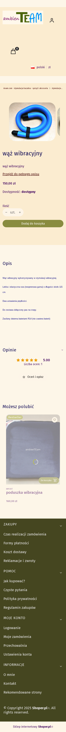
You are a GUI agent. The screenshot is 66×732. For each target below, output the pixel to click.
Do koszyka (46, 480)
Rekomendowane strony (23, 692)
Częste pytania (15, 590)
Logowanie (12, 628)
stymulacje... (57, 88)
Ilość (6, 206)
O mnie (9, 674)
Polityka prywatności (20, 599)
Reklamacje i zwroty (19, 561)
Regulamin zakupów (20, 607)
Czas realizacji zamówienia (25, 534)
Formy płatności (16, 543)
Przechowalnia (15, 645)
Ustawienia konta (18, 654)
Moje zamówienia (17, 637)
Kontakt (10, 683)
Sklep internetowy (32, 726)
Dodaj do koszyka (33, 223)
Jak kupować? (14, 581)
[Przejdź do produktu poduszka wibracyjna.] (33, 449)
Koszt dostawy (15, 552)
